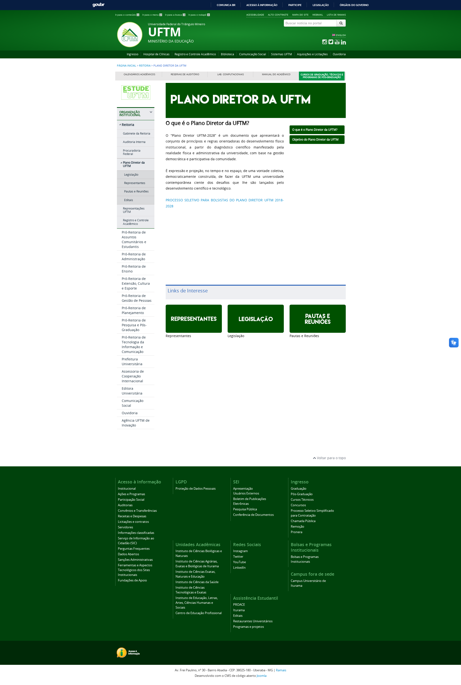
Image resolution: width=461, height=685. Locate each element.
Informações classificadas (136, 533)
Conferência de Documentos (253, 515)
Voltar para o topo (331, 458)
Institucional (127, 489)
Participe (295, 5)
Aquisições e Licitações (312, 54)
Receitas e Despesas (132, 516)
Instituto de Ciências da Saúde (197, 582)
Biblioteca (227, 54)
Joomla (262, 676)
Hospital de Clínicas (156, 54)
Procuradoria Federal (131, 152)
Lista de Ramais (336, 14)
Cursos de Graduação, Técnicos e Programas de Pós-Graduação (322, 76)
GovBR (98, 5)
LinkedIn (239, 568)
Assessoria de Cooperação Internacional (133, 376)
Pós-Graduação (302, 494)
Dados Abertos (128, 554)
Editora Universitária (132, 390)
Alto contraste (278, 14)
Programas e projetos (248, 627)
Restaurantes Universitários (253, 621)
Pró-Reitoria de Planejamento (134, 310)
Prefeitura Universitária (132, 361)
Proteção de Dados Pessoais (196, 489)
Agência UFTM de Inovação (136, 422)
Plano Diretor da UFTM (134, 164)
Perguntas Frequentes (134, 549)
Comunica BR (226, 5)
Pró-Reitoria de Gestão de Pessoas (137, 298)
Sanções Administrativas (135, 560)
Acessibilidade (255, 14)
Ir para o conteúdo (127, 14)
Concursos (298, 505)
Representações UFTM (134, 210)
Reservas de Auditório (185, 74)
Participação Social (131, 500)
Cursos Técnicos (302, 500)
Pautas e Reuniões (136, 191)
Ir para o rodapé (198, 14)
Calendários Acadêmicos (139, 74)
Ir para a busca (175, 14)
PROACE (239, 605)
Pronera (296, 532)
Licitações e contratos (133, 522)
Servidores (125, 527)
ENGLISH (341, 35)
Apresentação (243, 489)
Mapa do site (300, 14)
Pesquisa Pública (245, 509)
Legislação (321, 5)
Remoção (297, 527)
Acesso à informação (261, 5)
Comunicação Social (252, 54)
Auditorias (125, 505)
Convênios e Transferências (137, 511)
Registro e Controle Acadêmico (195, 54)
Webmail (317, 14)
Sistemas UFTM (281, 54)
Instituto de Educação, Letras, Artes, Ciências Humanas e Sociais (197, 603)
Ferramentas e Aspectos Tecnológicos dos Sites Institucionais (135, 570)
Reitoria (145, 65)
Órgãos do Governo (354, 5)
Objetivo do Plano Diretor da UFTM (315, 139)
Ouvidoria (339, 54)
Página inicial (126, 65)
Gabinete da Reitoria (136, 133)
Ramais (281, 670)
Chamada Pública (303, 521)
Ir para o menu (152, 14)
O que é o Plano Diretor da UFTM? (314, 129)
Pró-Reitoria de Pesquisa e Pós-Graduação (134, 325)
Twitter (238, 557)
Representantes (134, 183)
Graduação (298, 489)
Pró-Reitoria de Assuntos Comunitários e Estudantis (134, 239)
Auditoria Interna (134, 142)
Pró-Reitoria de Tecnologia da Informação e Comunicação (134, 344)
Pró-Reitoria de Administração (134, 256)
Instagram (240, 551)
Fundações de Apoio (132, 580)
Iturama (239, 610)
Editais (128, 200)
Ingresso (132, 54)
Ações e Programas (131, 494)
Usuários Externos (246, 493)
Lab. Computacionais (230, 74)
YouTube (239, 562)
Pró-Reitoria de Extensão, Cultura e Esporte (136, 283)
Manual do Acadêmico (276, 74)
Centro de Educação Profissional (199, 613)
